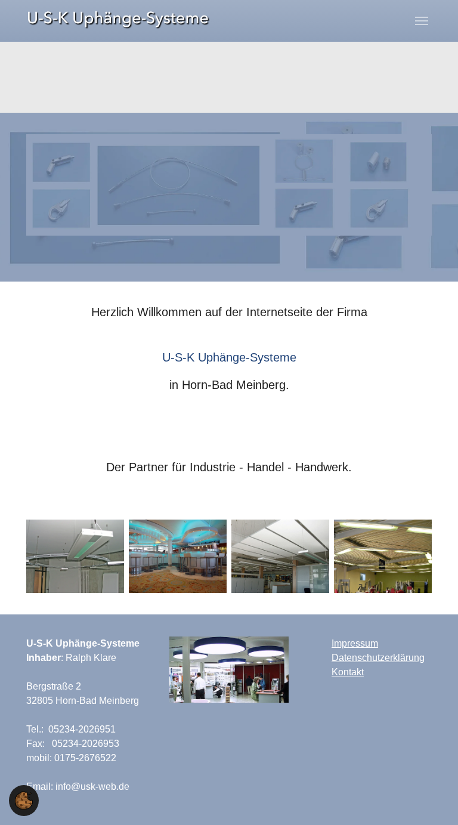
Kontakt (348, 672)
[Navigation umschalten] (421, 21)
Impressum (355, 643)
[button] (24, 800)
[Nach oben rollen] (431, 798)
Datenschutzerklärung (378, 658)
